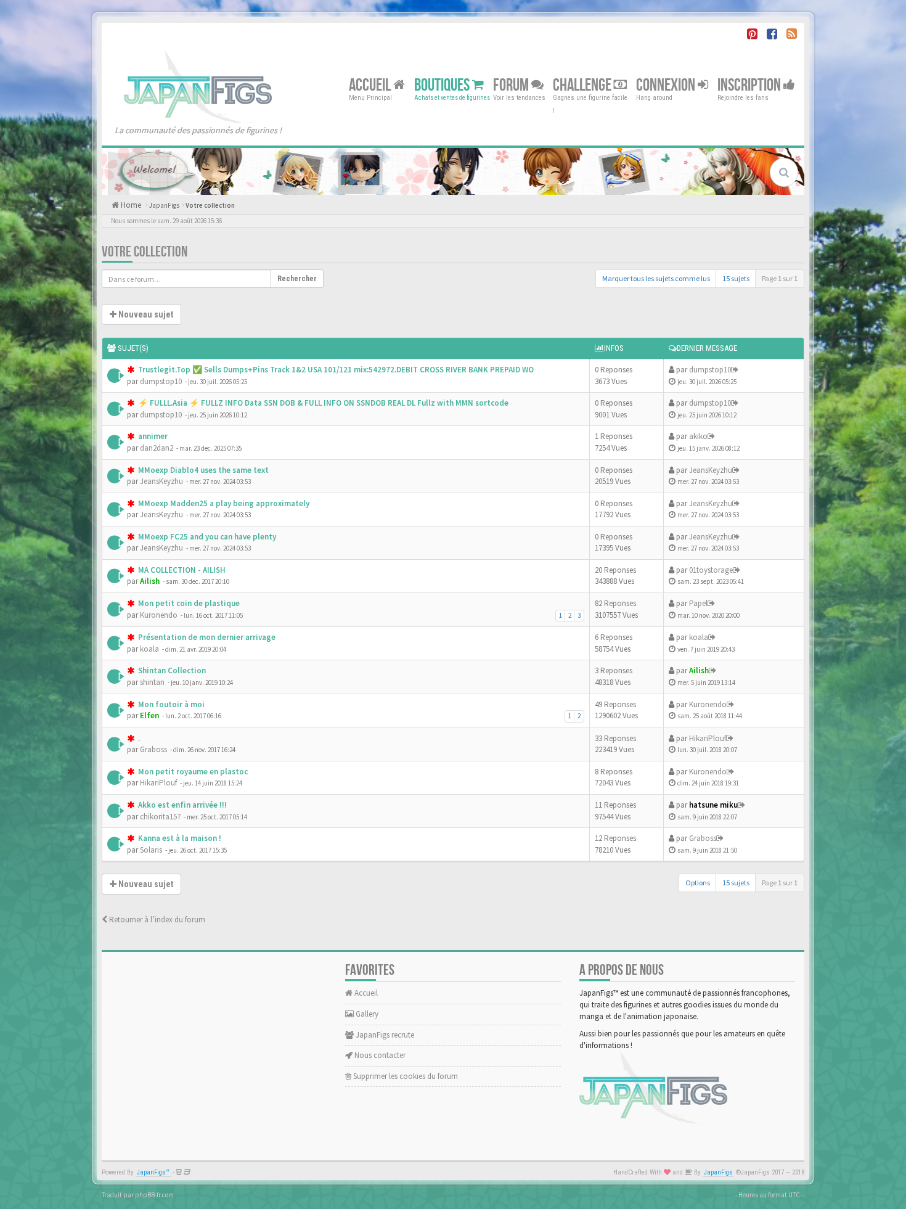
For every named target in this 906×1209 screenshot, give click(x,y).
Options (697, 882)
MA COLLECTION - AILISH (181, 570)
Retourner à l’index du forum (156, 919)
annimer (152, 436)
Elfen (149, 715)
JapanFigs (164, 205)
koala (149, 649)
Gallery (366, 1014)
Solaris (151, 850)
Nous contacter (379, 1055)
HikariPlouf (707, 738)
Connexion (667, 85)
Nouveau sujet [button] (144, 314)
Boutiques (443, 85)
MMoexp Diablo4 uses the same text (202, 470)
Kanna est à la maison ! (178, 838)
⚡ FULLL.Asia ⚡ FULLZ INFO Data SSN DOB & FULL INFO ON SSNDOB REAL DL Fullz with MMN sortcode (322, 403)
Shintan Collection (171, 670)
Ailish (150, 581)
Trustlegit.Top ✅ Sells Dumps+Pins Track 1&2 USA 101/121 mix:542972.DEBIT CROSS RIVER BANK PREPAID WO (335, 369)
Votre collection (210, 205)
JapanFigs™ (153, 1172)
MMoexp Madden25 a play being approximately (222, 503)
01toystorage (711, 570)
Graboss (153, 749)
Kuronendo (159, 615)
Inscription (750, 85)
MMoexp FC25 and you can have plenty (206, 536)
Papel (698, 603)
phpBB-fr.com (154, 1195)
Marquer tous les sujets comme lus (656, 278)
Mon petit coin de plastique (188, 603)
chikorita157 (160, 816)
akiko (698, 436)
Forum (512, 85)
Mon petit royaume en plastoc (192, 771)
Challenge (583, 85)
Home (130, 205)
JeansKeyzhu (161, 481)
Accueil (371, 85)
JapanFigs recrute (384, 1035)
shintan (152, 682)
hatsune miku (713, 805)
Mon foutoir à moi (170, 704)
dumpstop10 (161, 381)
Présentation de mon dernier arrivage (205, 637)
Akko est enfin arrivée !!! (181, 805)
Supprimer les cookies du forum (404, 1076)
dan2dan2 (156, 448)
